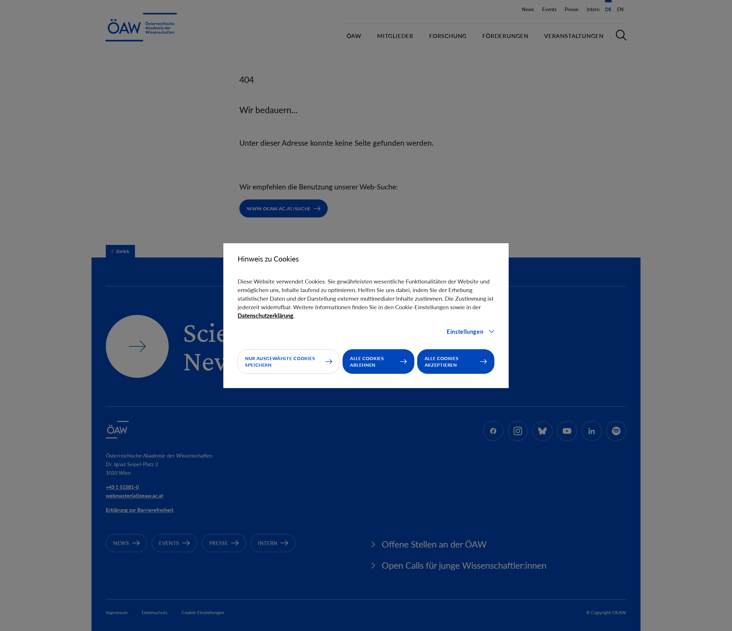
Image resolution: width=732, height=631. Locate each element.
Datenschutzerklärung (265, 315)
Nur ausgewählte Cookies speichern (280, 362)
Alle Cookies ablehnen (367, 362)
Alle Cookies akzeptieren (442, 362)
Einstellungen (465, 331)
